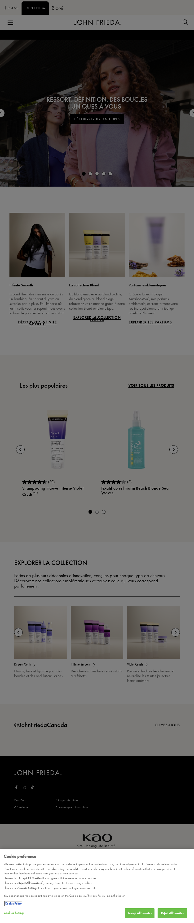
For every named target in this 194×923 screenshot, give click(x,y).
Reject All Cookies (172, 913)
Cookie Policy (13, 903)
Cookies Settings (14, 913)
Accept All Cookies (139, 913)
